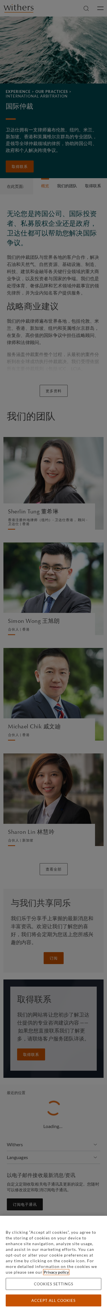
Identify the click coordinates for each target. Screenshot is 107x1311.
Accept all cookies (53, 1300)
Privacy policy (56, 1272)
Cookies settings (53, 1284)
